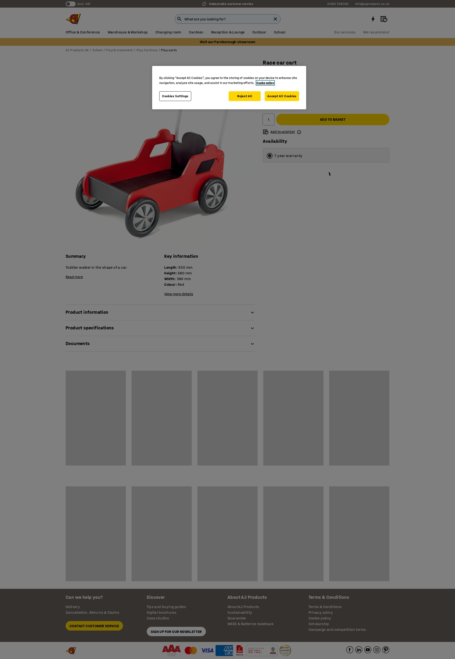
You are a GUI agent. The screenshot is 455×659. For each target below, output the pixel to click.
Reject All (244, 96)
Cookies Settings (175, 96)
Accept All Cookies (281, 96)
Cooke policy (265, 83)
